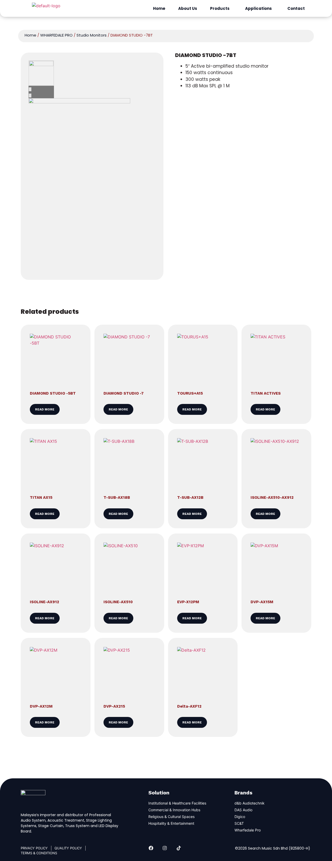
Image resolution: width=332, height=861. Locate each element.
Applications (258, 8)
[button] (221, 8)
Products (220, 8)
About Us (187, 8)
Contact (296, 8)
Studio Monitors (92, 35)
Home (159, 8)
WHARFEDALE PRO (56, 35)
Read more (44, 409)
